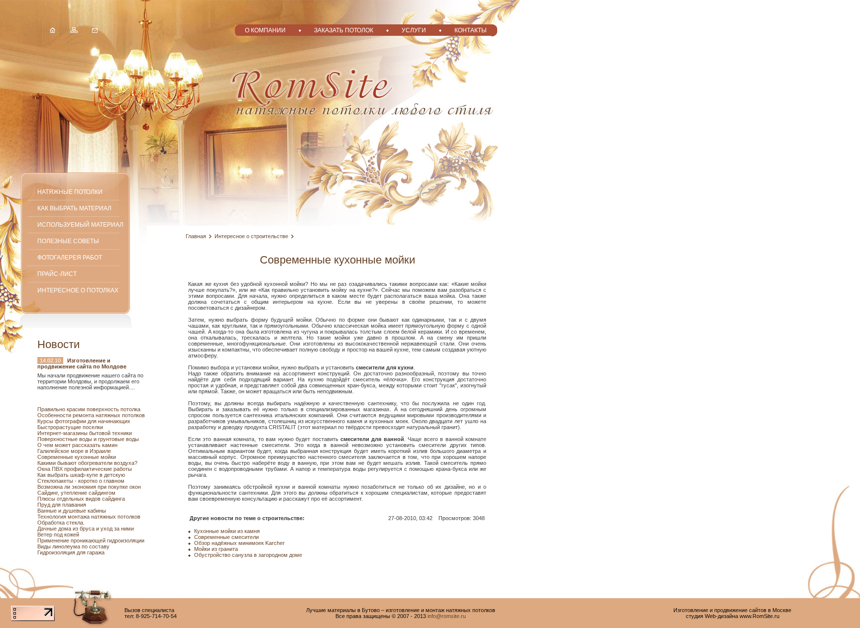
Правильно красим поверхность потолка (88, 409)
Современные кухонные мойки (76, 457)
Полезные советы (68, 241)
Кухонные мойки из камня (227, 531)
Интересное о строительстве (251, 236)
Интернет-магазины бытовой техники (84, 433)
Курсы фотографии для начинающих (83, 421)
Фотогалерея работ (69, 257)
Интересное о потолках (77, 290)
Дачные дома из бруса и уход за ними (85, 529)
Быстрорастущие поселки (70, 427)
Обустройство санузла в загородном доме (248, 555)
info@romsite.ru (447, 616)
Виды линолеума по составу (73, 546)
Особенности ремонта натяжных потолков (91, 415)
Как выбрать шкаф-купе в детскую (81, 475)
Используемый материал (80, 224)
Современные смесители (226, 537)
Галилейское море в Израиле (74, 451)
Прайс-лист (57, 273)
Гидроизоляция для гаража (71, 552)
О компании (265, 30)
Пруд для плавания (61, 505)
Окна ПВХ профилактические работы (84, 469)
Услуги (414, 30)
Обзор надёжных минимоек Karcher (239, 543)
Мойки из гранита (216, 549)
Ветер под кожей (58, 535)
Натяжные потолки (70, 191)
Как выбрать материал (74, 208)
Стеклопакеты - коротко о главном (80, 481)
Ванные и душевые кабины (71, 511)
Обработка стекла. (61, 523)
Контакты (470, 30)
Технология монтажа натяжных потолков (88, 517)
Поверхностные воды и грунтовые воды (88, 439)
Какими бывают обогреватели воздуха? (87, 463)
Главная (196, 236)
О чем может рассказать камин (77, 445)
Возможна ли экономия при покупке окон (89, 487)
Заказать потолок (343, 30)
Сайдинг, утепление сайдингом (76, 493)
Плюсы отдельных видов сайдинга (81, 499)
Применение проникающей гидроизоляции (90, 540)
